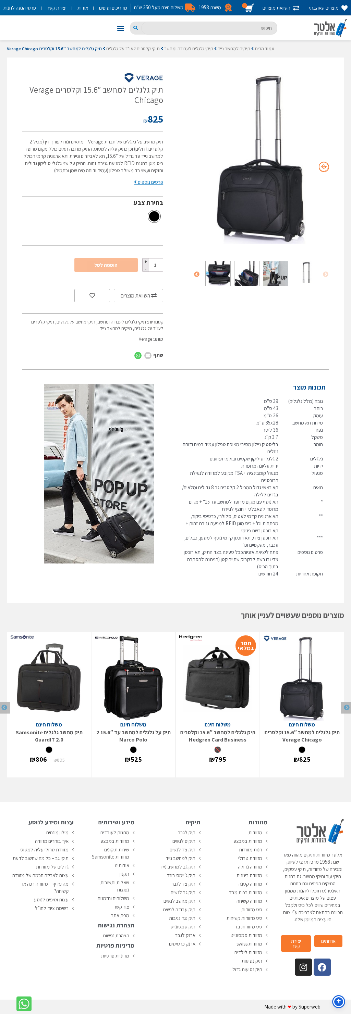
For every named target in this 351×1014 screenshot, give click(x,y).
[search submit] (135, 28)
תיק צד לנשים (182, 849)
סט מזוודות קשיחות (244, 918)
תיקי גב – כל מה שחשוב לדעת (41, 858)
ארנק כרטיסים (182, 943)
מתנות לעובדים (114, 832)
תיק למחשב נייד (180, 858)
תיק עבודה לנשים (179, 909)
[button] (120, 28)
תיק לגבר (186, 832)
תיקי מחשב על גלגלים (76, 322)
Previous (325, 274)
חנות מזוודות (250, 849)
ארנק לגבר (185, 935)
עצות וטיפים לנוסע (51, 899)
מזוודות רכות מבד (245, 892)
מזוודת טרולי (250, 858)
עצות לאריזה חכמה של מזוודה (40, 875)
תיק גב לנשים (183, 892)
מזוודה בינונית (249, 875)
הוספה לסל (106, 265)
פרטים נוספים (150, 182)
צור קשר (121, 906)
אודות (82, 7)
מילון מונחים (57, 832)
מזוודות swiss (249, 943)
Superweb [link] (309, 1006)
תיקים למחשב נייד (234, 49)
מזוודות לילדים (248, 952)
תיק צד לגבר (183, 883)
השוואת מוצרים (136, 295)
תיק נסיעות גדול (247, 969)
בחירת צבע (148, 203)
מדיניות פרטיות (115, 955)
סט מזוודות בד (248, 926)
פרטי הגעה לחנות (19, 7)
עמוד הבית (264, 49)
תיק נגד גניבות (182, 918)
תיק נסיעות (252, 961)
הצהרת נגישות (116, 935)
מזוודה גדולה (250, 866)
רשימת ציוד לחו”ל (52, 908)
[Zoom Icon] (261, 158)
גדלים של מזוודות (52, 866)
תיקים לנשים (183, 841)
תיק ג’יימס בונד (181, 875)
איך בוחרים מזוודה (52, 841)
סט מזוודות (251, 909)
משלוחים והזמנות (113, 898)
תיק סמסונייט (182, 926)
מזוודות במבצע (247, 841)
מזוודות (255, 832)
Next (196, 274)
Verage (145, 339)
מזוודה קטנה (250, 883)
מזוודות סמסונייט (246, 935)
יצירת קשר (56, 7)
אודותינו (122, 865)
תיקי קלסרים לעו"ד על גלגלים (133, 49)
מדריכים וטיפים (113, 7)
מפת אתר (120, 915)
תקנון (124, 874)
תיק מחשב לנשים (179, 901)
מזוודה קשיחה (249, 901)
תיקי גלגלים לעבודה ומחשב (188, 49)
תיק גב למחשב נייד (177, 866)
